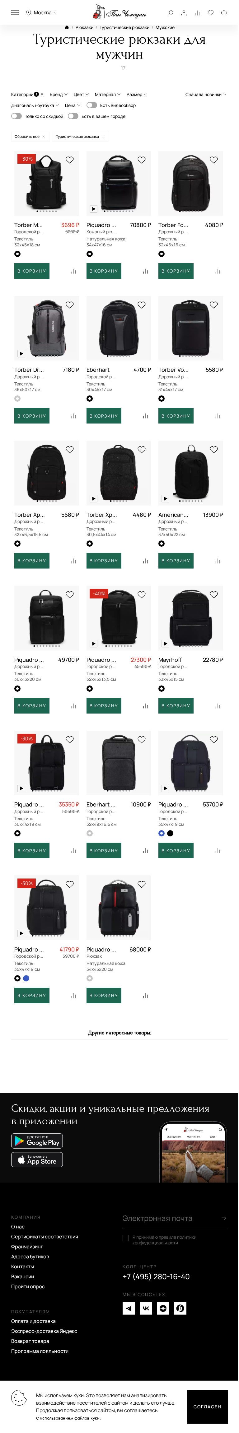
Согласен (208, 1407)
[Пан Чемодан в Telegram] (129, 1308)
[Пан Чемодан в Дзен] (163, 1308)
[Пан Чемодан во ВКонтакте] (146, 1308)
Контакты (22, 1266)
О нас (18, 1226)
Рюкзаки (84, 27)
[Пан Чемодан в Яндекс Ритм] (180, 1308)
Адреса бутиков (30, 1256)
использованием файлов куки (70, 1418)
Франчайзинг (27, 1246)
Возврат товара (30, 1341)
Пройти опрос (28, 1286)
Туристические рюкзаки (124, 27)
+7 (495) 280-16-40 (156, 1276)
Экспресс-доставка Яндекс (44, 1331)
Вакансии (22, 1276)
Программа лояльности (39, 1351)
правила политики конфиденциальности (164, 1240)
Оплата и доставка (33, 1321)
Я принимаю (164, 1240)
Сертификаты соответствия (44, 1236)
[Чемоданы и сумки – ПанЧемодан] (119, 11)
